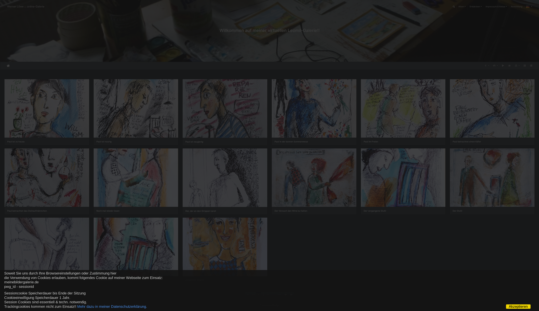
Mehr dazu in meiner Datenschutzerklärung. (112, 306)
